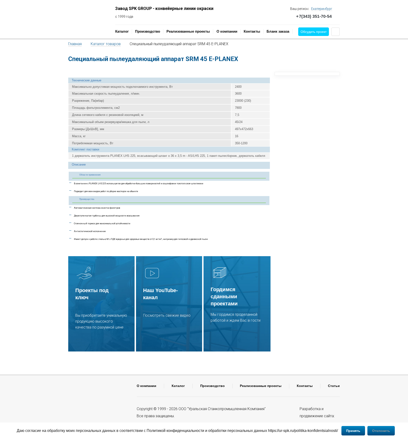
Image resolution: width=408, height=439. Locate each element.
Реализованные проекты (188, 31)
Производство (147, 31)
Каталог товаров (106, 44)
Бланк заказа (278, 31)
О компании (227, 31)
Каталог (122, 31)
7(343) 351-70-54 (314, 16)
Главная (75, 44)
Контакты (252, 31)
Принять (353, 431)
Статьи (334, 386)
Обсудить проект (314, 32)
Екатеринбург (321, 9)
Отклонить (381, 431)
